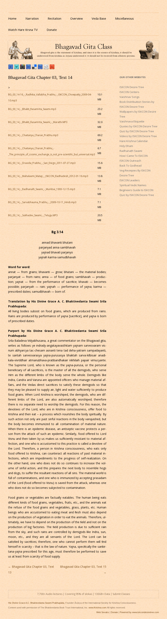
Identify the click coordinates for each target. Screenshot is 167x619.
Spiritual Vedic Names (133, 185)
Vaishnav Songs (130, 97)
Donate (52, 30)
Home (12, 18)
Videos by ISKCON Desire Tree (138, 136)
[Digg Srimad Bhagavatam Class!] (40, 68)
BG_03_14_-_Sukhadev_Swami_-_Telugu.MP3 (33, 215)
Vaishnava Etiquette (132, 121)
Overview (76, 18)
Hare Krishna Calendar (134, 141)
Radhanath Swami (131, 151)
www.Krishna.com (97, 607)
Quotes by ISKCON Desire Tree (138, 126)
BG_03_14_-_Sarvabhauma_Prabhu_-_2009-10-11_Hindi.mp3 (42, 202)
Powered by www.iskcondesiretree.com (139, 612)
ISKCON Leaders (130, 180)
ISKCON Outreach (130, 160)
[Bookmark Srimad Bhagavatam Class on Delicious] (34, 68)
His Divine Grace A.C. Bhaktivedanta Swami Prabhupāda (36, 603)
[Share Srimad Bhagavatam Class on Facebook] (10, 68)
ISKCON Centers (129, 92)
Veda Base (99, 18)
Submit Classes (121, 594)
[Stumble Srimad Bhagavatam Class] (52, 68)
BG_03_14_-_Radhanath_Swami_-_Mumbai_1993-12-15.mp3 (41, 189)
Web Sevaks (102, 612)
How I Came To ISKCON (134, 156)
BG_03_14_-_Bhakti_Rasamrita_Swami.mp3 (32, 109)
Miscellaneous (124, 18)
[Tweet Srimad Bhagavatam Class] (16, 68)
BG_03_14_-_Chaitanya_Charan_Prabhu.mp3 (33, 135)
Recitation (54, 18)
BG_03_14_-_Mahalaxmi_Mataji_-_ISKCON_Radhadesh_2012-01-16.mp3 (48, 176)
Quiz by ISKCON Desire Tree (137, 131)
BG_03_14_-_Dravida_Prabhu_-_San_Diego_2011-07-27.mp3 (42, 163)
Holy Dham (126, 146)
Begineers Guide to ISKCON (136, 190)
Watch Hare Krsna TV (23, 30)
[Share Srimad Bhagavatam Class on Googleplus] (22, 68)
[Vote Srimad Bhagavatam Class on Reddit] (46, 68)
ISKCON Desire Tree (132, 87)
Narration (32, 18)
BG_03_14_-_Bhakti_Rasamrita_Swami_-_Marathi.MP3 (37, 122)
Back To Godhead (131, 165)
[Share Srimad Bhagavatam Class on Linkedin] (28, 68)
